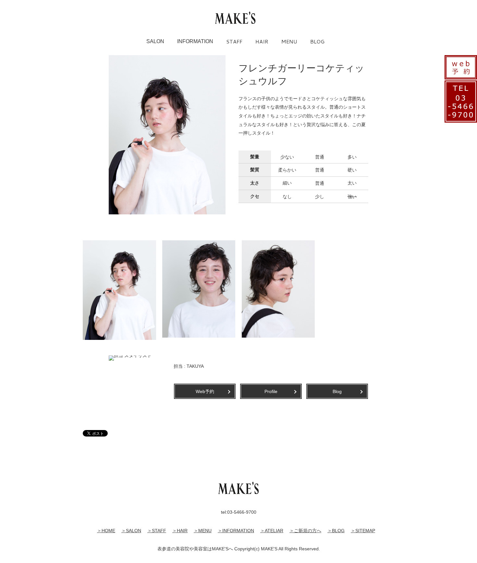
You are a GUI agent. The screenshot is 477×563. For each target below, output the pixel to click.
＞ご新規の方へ (305, 530)
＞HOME (106, 530)
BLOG (317, 41)
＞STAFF (156, 530)
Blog (337, 391)
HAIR (261, 41)
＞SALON (131, 530)
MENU (289, 41)
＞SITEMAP (363, 530)
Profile (270, 391)
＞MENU (203, 530)
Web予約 (205, 391)
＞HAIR (180, 530)
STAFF (234, 41)
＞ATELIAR (271, 530)
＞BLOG (336, 530)
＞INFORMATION (236, 530)
